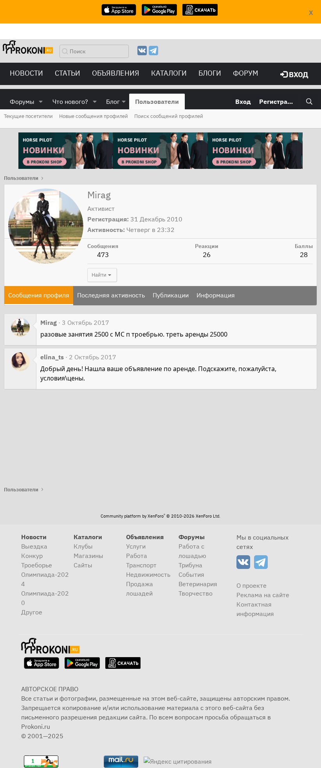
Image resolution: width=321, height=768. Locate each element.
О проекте (251, 585)
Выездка (34, 546)
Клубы (83, 546)
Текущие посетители (28, 116)
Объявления (115, 73)
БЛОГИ (209, 73)
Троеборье (36, 565)
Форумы (22, 101)
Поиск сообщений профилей (168, 116)
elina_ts (52, 357)
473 (103, 254)
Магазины (88, 556)
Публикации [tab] (171, 295)
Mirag (48, 322)
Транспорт (141, 565)
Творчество (196, 593)
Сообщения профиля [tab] (38, 295)
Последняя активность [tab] (111, 295)
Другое (31, 612)
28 (304, 254)
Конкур (32, 556)
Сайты (83, 565)
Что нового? (70, 101)
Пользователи (157, 101)
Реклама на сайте (262, 595)
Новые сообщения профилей (93, 116)
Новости (26, 73)
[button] (41, 101)
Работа (136, 556)
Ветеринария (198, 584)
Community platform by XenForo (160, 516)
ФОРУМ (245, 73)
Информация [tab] (216, 295)
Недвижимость (148, 574)
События (191, 574)
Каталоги (169, 73)
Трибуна (190, 565)
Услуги (136, 546)
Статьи (67, 73)
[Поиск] (309, 101)
